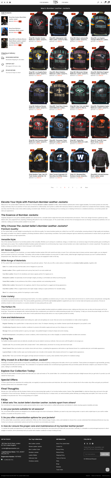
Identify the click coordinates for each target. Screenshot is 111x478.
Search (88, 475)
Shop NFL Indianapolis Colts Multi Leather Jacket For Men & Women (59, 38)
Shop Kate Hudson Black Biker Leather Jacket (17, 18)
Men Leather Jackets (34, 443)
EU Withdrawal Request (90, 459)
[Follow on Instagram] (7, 2)
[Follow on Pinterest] (10, 2)
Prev (52, 187)
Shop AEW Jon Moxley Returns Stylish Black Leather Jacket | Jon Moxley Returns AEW (17, 41)
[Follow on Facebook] (2, 2)
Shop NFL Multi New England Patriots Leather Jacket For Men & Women (99, 73)
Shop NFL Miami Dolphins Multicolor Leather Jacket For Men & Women (58, 73)
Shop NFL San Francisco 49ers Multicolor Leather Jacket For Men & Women (38, 141)
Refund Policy (60, 452)
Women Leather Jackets (35, 446)
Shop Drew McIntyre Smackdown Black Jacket (16, 29)
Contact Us (59, 446)
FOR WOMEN (44, 2)
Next (86, 187)
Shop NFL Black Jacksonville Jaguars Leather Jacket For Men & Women (79, 38)
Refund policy (106, 475)
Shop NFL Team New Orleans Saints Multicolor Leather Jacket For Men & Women (59, 107)
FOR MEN (65, 2)
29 (81, 187)
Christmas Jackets (33, 461)
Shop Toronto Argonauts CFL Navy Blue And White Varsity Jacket (58, 175)
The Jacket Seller (21, 475)
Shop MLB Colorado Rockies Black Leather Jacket (99, 175)
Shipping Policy (60, 455)
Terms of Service (61, 458)
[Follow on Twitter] (4, 2)
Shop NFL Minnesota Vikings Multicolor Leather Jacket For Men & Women (79, 73)
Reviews (58, 466)
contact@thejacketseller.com (10, 448)
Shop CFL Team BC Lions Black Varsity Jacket (98, 141)
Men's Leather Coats (34, 449)
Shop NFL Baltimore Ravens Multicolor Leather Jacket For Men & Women (38, 107)
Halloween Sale (33, 458)
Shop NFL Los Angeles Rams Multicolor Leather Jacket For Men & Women (38, 73)
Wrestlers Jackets (33, 452)
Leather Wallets (33, 455)
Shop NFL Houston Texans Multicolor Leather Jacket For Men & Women (38, 38)
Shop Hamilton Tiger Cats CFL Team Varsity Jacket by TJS (38, 175)
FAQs (57, 461)
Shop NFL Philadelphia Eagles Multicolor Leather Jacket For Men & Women (100, 107)
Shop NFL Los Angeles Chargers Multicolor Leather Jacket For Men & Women (99, 38)
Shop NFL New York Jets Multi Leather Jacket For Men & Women (79, 107)
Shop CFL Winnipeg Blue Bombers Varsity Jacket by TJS (78, 175)
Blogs (57, 464)
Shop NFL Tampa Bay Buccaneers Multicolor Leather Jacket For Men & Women (79, 141)
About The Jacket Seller (62, 443)
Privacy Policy (60, 449)
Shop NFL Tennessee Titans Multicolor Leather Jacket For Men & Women (58, 141)
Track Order (59, 469)
